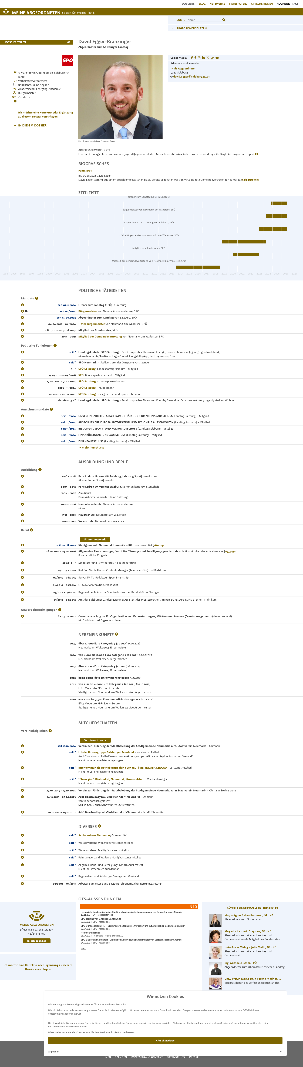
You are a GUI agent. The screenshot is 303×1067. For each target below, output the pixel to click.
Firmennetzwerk (95, 539)
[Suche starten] (223, 20)
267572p (159, 545)
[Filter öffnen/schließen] (172, 28)
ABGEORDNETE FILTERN (192, 28)
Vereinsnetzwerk (95, 740)
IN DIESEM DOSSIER (32, 125)
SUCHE (181, 19)
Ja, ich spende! (36, 940)
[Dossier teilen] (69, 42)
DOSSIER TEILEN (15, 42)
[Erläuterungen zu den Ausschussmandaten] (51, 409)
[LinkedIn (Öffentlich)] (203, 57)
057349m (231, 551)
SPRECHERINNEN (262, 3)
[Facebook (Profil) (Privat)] (195, 57)
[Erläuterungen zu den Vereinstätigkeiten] (50, 731)
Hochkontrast (287, 3)
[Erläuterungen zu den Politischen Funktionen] (55, 345)
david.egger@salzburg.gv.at (191, 76)
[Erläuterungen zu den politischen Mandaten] (36, 298)
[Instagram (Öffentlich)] (199, 57)
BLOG (202, 3)
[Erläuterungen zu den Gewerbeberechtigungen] (59, 610)
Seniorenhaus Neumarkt (94, 835)
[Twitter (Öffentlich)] (207, 57)
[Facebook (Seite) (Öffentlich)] (192, 57)
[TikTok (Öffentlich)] (212, 57)
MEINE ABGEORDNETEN (36, 12)
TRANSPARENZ (238, 3)
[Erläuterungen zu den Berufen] (31, 530)
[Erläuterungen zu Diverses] (99, 826)
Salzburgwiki (250, 179)
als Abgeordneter (184, 68)
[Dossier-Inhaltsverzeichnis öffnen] (15, 125)
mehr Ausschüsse (92, 447)
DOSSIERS (188, 3)
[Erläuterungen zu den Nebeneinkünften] (116, 634)
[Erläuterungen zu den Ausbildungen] (40, 470)
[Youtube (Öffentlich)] (217, 57)
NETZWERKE (217, 3)
